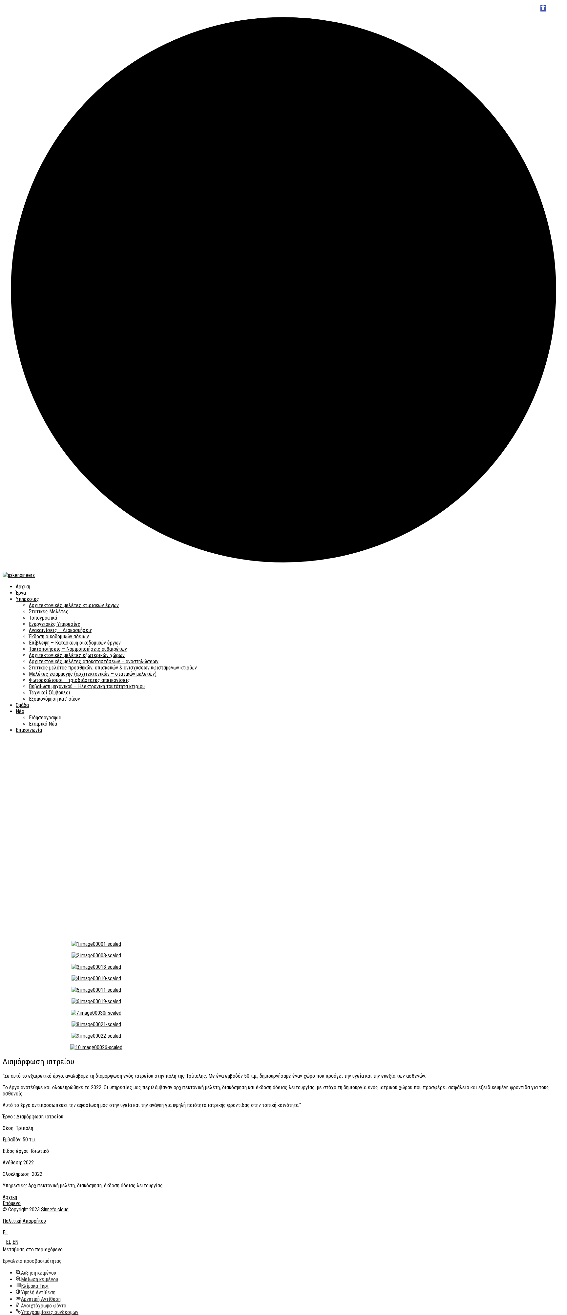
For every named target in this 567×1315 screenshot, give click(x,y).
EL (5, 1232)
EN (15, 1242)
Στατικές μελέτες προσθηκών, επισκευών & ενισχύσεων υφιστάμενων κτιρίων (113, 668)
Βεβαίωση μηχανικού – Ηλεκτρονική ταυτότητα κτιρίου (87, 686)
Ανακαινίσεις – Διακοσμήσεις (61, 630)
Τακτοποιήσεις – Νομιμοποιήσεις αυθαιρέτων (78, 649)
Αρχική (23, 586)
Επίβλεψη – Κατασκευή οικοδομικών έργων (75, 643)
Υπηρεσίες (27, 599)
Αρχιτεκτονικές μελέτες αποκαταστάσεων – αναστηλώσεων (93, 661)
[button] (543, 8)
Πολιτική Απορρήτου (24, 1221)
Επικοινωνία (29, 730)
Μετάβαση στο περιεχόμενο (33, 1249)
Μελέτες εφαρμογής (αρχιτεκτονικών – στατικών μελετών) (93, 674)
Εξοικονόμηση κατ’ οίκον (54, 699)
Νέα (20, 711)
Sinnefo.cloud (55, 1209)
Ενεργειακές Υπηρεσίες (54, 624)
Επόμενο (12, 1203)
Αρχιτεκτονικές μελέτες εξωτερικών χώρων (77, 655)
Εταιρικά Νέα (43, 724)
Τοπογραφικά (43, 618)
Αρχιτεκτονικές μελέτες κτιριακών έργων (74, 605)
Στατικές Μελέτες (49, 611)
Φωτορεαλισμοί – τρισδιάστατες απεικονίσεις (79, 680)
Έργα (21, 593)
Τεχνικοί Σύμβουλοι (49, 692)
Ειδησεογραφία (45, 717)
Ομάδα (22, 705)
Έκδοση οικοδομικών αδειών (59, 636)
